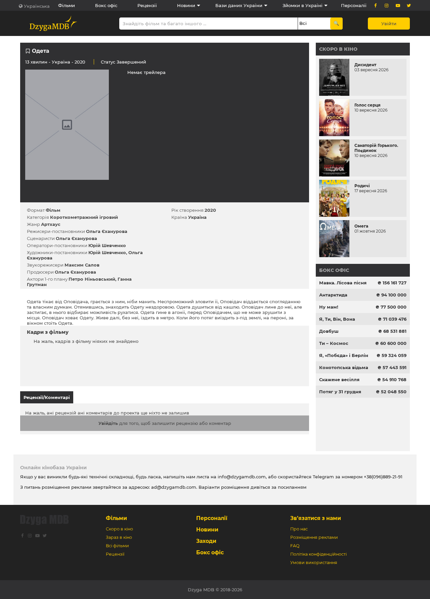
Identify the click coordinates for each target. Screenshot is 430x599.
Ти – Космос (333, 343)
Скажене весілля (339, 379)
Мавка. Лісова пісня (343, 282)
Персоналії (354, 5)
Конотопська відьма (343, 367)
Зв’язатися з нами (315, 518)
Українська (37, 6)
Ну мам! (328, 307)
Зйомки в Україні (302, 5)
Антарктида (333, 294)
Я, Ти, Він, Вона (337, 319)
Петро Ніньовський (92, 279)
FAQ (294, 545)
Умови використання (313, 562)
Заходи (206, 541)
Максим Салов (81, 265)
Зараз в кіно (119, 537)
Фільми (66, 5)
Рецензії (147, 5)
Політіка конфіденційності (318, 554)
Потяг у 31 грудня (340, 391)
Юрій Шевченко (107, 245)
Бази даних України (238, 5)
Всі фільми (117, 545)
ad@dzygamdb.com (173, 487)
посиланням (292, 487)
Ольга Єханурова (106, 231)
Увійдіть (108, 423)
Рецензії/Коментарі (47, 397)
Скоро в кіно (338, 49)
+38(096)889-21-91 (383, 476)
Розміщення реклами (314, 537)
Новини (186, 5)
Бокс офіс (106, 5)
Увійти (388, 23)
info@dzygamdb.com (241, 476)
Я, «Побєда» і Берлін (343, 355)
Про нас (299, 528)
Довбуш (329, 331)
